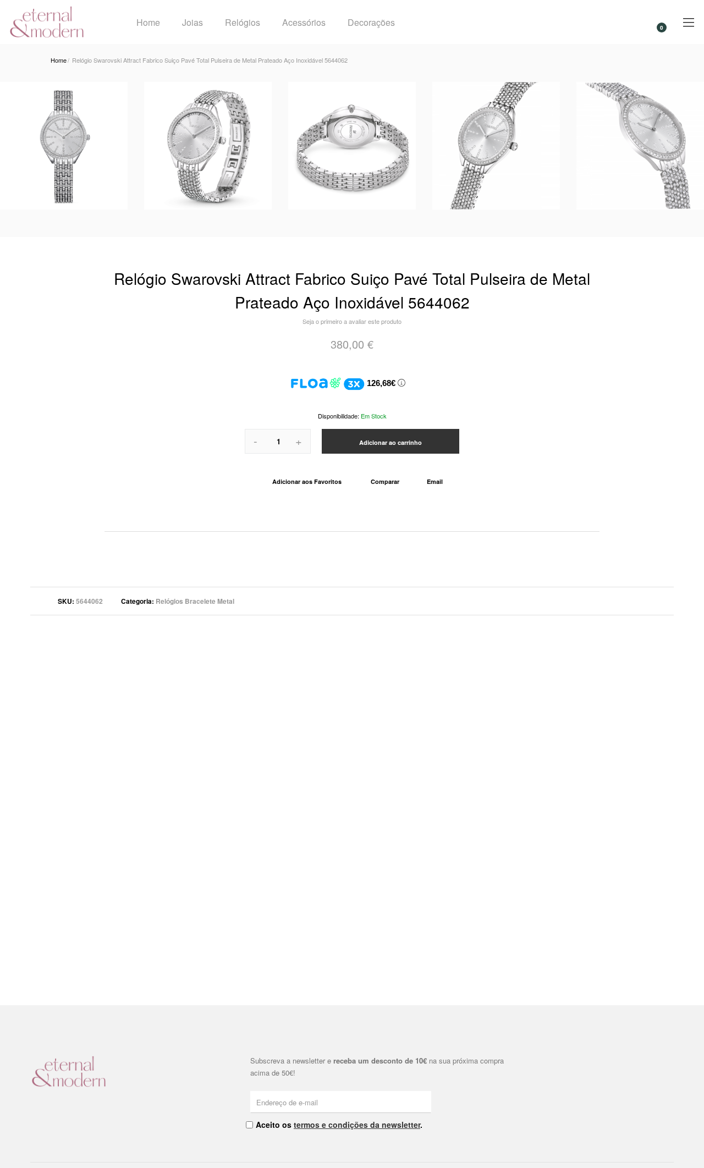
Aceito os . (339, 1124)
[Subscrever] (424, 1101)
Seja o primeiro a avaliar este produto (352, 321)
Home (148, 22)
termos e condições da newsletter (357, 1124)
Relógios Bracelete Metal (195, 601)
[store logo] (58, 22)
